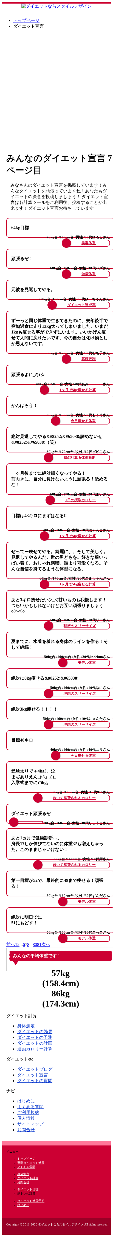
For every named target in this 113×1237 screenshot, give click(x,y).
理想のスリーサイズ (80, 626)
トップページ (26, 20)
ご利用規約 (28, 1112)
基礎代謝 (88, 359)
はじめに (26, 1101)
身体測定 (26, 1026)
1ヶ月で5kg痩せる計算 (78, 390)
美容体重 (88, 243)
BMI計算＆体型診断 (80, 458)
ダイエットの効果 (34, 1031)
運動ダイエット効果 (30, 1162)
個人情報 (26, 1118)
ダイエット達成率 (81, 305)
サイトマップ (30, 1124)
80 (35, 944)
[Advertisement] (56, 90)
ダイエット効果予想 (30, 1200)
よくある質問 (30, 1106)
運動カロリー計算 (34, 1049)
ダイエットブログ (34, 1069)
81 (39, 944)
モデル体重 (87, 663)
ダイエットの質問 (34, 1080)
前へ (10, 944)
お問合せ (26, 1129)
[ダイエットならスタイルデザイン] (56, 6)
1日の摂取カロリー (80, 500)
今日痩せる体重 (83, 421)
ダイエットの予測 (34, 1037)
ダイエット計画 (27, 1178)
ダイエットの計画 (34, 1043)
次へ (45, 944)
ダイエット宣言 (32, 1075)
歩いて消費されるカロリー (74, 798)
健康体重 (88, 274)
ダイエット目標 (27, 1189)
